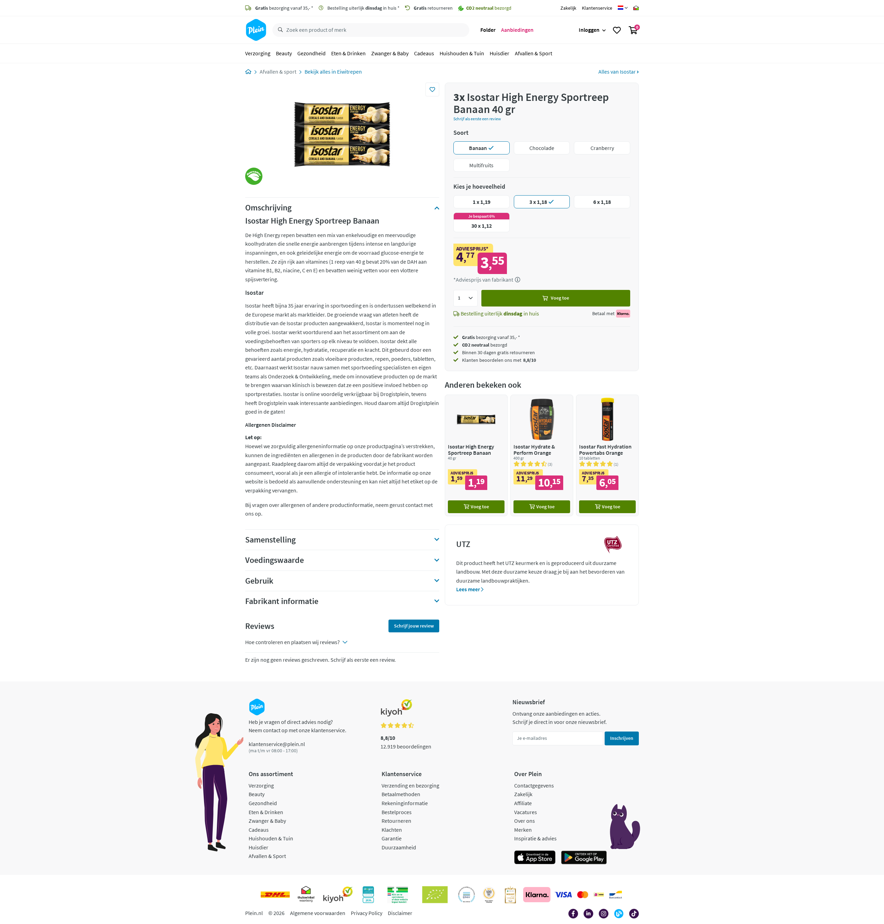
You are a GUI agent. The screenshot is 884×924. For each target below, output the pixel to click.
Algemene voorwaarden (317, 912)
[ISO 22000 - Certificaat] (466, 894)
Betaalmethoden (401, 794)
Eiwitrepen (349, 71)
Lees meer (468, 589)
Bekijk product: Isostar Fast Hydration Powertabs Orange (607, 455)
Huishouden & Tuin (462, 53)
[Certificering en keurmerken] (435, 894)
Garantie (392, 838)
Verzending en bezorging (410, 785)
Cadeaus (424, 53)
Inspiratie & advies (535, 838)
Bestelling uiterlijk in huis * (363, 8)
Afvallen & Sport (533, 53)
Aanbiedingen (517, 29)
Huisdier (499, 53)
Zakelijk (568, 8)
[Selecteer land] (623, 8)
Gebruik (259, 580)
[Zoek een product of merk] (279, 30)
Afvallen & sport (278, 71)
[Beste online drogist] (489, 894)
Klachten (392, 829)
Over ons (524, 820)
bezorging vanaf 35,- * (284, 8)
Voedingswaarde (274, 560)
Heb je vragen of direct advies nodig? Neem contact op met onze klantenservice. (297, 726)
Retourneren (396, 820)
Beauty (284, 53)
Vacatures (525, 812)
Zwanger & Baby (390, 53)
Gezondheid (311, 53)
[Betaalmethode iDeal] (599, 894)
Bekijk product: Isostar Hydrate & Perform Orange (542, 455)
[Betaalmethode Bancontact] (615, 894)
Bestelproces (397, 812)
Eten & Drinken (348, 53)
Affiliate (523, 803)
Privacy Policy (366, 912)
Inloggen (589, 29)
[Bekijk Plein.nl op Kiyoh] (338, 894)
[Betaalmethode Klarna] (536, 894)
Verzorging (257, 53)
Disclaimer (400, 912)
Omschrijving (268, 207)
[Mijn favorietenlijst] (617, 30)
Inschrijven (621, 738)
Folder (488, 29)
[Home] (248, 71)
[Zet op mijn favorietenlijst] (432, 89)
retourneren (433, 8)
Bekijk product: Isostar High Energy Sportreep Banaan (476, 455)
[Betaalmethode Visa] (563, 894)
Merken (523, 829)
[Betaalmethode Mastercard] (582, 894)
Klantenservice (597, 8)
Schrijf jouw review (414, 626)
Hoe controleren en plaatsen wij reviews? (292, 642)
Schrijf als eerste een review (477, 118)
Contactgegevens (534, 785)
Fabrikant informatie (281, 601)
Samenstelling (270, 539)
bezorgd (484, 345)
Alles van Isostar (617, 71)
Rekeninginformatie (405, 803)
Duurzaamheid (399, 847)
